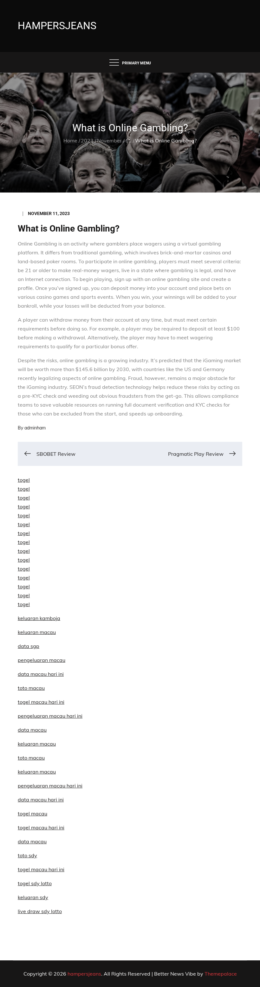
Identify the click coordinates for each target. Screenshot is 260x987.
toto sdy (27, 855)
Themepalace (221, 974)
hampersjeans (57, 26)
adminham (35, 428)
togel (24, 480)
